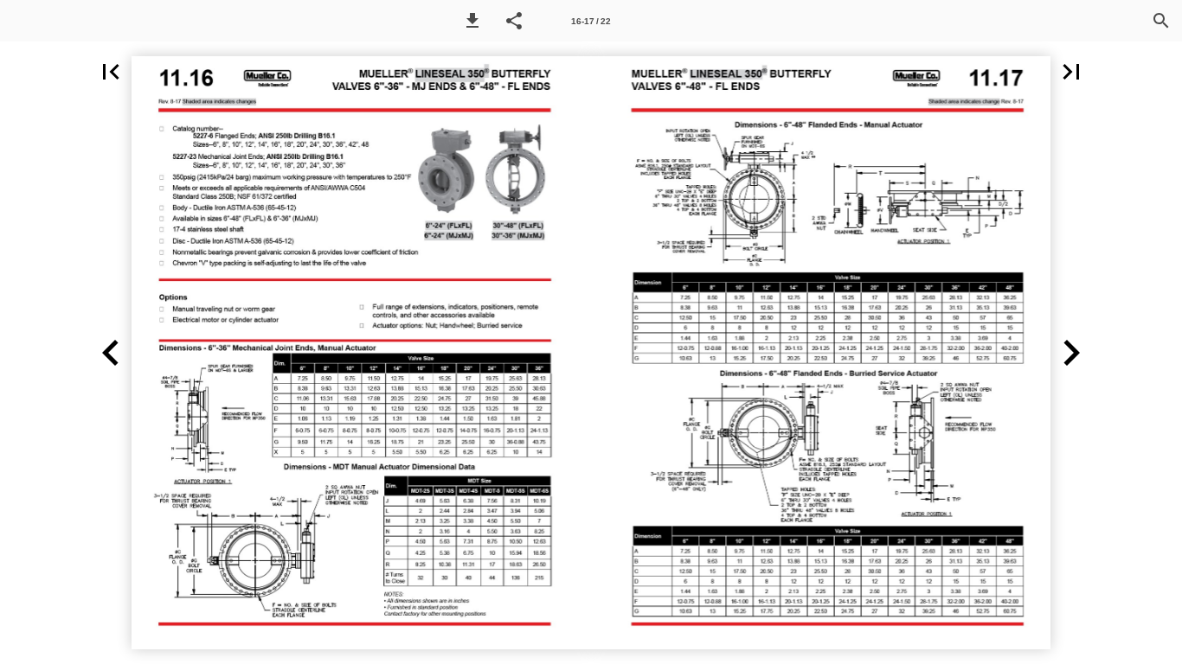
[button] (472, 21)
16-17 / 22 (591, 21)
